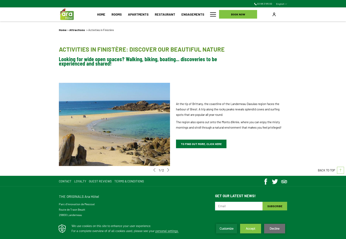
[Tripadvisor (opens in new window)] (284, 180)
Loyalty (80, 181)
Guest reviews (100, 181)
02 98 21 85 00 (264, 3)
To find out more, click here (201, 144)
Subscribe (274, 206)
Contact (65, 181)
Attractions (77, 30)
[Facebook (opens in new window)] (266, 180)
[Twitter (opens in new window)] (275, 180)
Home (62, 30)
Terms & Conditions (129, 181)
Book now (238, 14)
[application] (173, 228)
